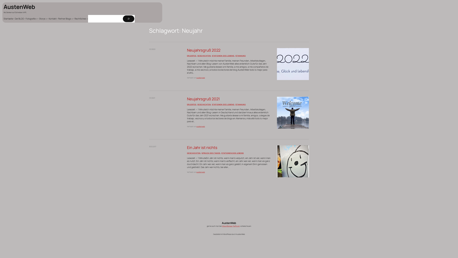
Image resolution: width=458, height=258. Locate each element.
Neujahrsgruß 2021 (203, 99)
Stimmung (240, 56)
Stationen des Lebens (223, 56)
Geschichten (204, 56)
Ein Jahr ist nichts (202, 147)
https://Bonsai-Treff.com (231, 226)
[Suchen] (128, 18)
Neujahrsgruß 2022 (203, 50)
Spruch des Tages (211, 153)
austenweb (200, 78)
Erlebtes (191, 56)
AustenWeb (19, 7)
